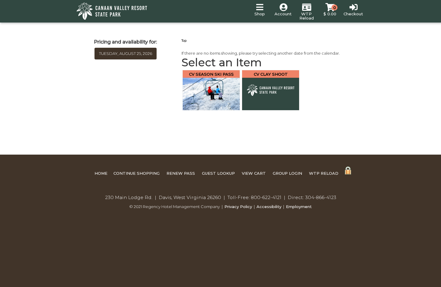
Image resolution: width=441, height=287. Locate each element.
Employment (299, 206)
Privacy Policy (238, 206)
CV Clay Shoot (271, 74)
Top (184, 41)
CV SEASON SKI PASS (211, 74)
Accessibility (268, 206)
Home (100, 173)
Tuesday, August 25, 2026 (125, 53)
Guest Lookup (218, 173)
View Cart (254, 173)
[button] (259, 11)
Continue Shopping (136, 173)
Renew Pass (180, 173)
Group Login (287, 173)
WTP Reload (323, 173)
